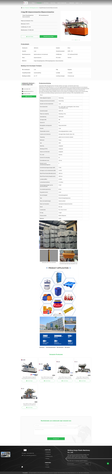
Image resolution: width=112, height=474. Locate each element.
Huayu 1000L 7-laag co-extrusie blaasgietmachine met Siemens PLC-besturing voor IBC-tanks (82, 378)
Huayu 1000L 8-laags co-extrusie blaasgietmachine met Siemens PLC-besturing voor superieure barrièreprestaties (65, 378)
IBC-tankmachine (60, 347)
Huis (23, 7)
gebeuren (71, 3)
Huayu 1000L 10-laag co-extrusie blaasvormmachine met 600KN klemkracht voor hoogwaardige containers (47, 378)
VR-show (46, 3)
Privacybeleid (25, 472)
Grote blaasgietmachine (51, 347)
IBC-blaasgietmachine (34, 7)
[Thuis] (26, 2)
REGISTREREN (88, 463)
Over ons (53, 3)
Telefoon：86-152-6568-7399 (28, 453)
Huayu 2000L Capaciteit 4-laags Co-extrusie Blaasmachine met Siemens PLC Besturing (29, 378)
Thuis (33, 3)
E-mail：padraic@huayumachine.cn (29, 455)
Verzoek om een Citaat (48, 36)
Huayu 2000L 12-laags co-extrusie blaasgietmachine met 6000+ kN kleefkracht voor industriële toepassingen (29, 404)
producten (27, 7)
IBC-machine (67, 347)
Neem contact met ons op (61, 3)
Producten (39, 3)
